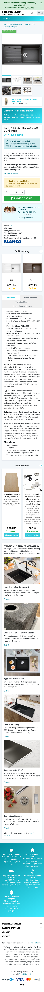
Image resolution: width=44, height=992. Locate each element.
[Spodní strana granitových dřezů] (22, 616)
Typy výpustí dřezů (13, 816)
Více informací (12, 174)
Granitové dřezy (11, 724)
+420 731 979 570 (28, 212)
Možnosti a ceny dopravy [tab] (22, 306)
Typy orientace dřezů (14, 678)
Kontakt (6, 936)
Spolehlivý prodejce (11, 924)
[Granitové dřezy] (22, 708)
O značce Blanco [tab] (22, 302)
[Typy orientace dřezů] (22, 662)
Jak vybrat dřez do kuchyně (16, 587)
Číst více (7, 599)
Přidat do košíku (22, 198)
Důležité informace (11, 928)
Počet (6, 192)
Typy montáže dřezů (13, 770)
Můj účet (6, 932)
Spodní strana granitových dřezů (19, 632)
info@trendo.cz (27, 218)
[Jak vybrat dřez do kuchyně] (22, 570)
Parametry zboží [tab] (30, 298)
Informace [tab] (11, 298)
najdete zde (29, 8)
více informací (36, 943)
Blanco (13, 226)
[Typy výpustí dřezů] (22, 799)
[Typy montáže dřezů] (22, 754)
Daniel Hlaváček (25, 974)
